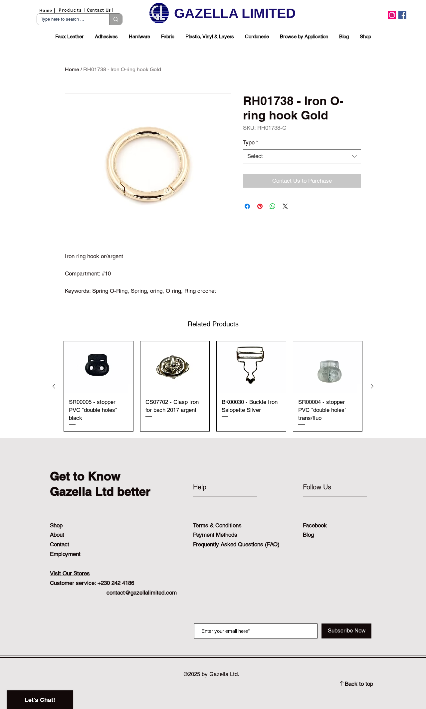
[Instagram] (392, 15)
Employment (65, 554)
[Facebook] (402, 15)
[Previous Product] (54, 386)
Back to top (359, 683)
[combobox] (302, 156)
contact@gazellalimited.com (141, 592)
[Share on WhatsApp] (273, 206)
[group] (213, 386)
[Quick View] (98, 367)
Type (250, 142)
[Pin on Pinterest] (260, 206)
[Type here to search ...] (115, 19)
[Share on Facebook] (247, 206)
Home (72, 69)
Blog (308, 534)
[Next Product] (372, 386)
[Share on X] (285, 206)
